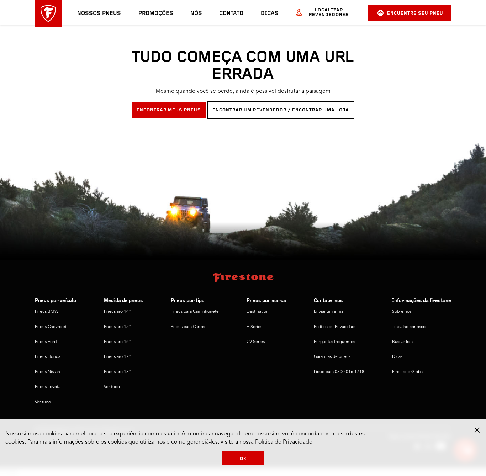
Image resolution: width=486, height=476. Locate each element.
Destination (258, 312)
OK (243, 458)
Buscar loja (402, 342)
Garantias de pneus (332, 357)
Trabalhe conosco (409, 327)
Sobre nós (401, 312)
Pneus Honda (47, 357)
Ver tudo (43, 402)
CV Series (256, 342)
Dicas (270, 13)
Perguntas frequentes (334, 342)
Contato (231, 13)
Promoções (155, 13)
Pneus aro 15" (117, 327)
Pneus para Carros (188, 327)
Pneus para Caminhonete (195, 312)
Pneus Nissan (47, 372)
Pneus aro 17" (117, 357)
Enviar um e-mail (329, 312)
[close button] (477, 430)
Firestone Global (408, 372)
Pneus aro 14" (117, 312)
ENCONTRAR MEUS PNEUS (169, 110)
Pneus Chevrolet (51, 327)
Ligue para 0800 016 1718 (339, 372)
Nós (196, 13)
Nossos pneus (99, 13)
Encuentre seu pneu (415, 13)
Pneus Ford (46, 342)
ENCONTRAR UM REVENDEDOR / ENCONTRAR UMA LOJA (280, 110)
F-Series (254, 327)
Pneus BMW (46, 312)
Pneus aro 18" (117, 372)
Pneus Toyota (47, 387)
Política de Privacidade (335, 327)
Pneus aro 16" (117, 342)
